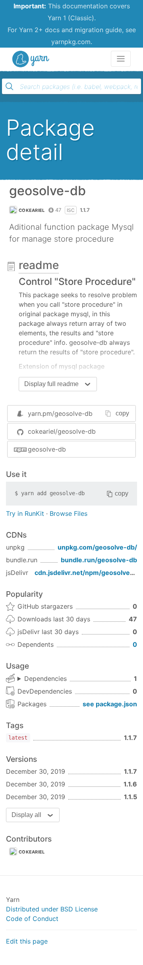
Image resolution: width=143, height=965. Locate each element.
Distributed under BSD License (52, 909)
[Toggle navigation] (121, 59)
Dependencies (45, 678)
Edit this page (27, 941)
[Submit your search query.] (9, 86)
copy (122, 413)
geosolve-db (47, 449)
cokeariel (32, 210)
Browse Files (68, 513)
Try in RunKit (25, 513)
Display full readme (51, 384)
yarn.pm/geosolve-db (60, 413)
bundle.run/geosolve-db (99, 560)
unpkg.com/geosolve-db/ (97, 547)
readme (39, 265)
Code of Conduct (32, 919)
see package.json (110, 704)
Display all (26, 814)
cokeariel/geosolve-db (62, 431)
